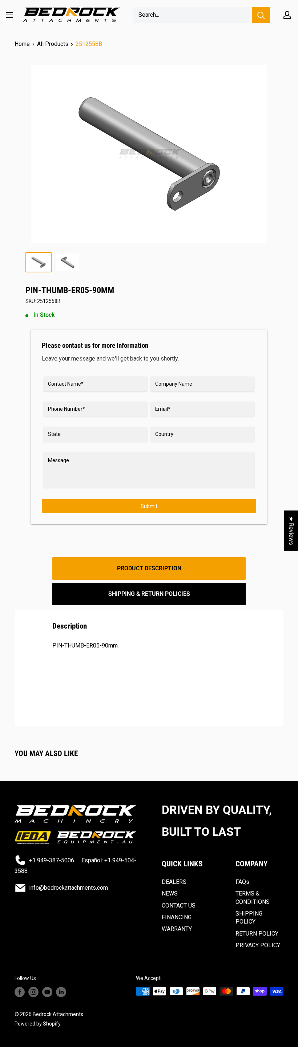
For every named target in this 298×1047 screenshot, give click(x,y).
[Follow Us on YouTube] (47, 992)
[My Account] (287, 15)
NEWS (170, 893)
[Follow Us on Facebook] (20, 992)
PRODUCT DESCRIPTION (149, 568)
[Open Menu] (9, 15)
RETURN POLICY (256, 933)
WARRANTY (177, 928)
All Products (52, 43)
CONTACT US (179, 905)
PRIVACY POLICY (257, 945)
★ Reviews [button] (291, 530)
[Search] (261, 15)
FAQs (242, 881)
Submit (149, 506)
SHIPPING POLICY (248, 917)
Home (22, 43)
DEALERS (174, 881)
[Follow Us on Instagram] (33, 992)
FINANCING (177, 917)
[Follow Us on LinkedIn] (61, 992)
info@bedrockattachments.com (68, 887)
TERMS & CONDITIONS (252, 897)
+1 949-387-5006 (51, 860)
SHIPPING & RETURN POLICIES (149, 593)
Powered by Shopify (38, 1024)
